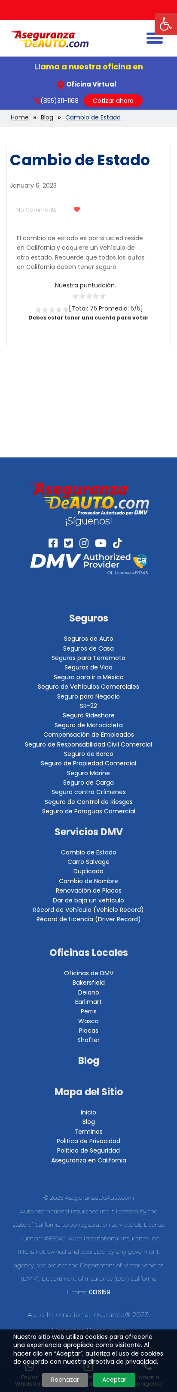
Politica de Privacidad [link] (88, 1141)
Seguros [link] (88, 618)
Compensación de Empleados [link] (88, 734)
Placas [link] (88, 1030)
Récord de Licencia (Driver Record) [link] (89, 919)
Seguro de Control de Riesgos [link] (89, 802)
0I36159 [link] (99, 1292)
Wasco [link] (88, 1021)
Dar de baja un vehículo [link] (88, 900)
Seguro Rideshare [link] (89, 715)
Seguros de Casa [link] (88, 648)
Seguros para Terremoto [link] (88, 658)
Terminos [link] (88, 1131)
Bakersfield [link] (89, 982)
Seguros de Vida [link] (88, 667)
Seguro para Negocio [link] (88, 696)
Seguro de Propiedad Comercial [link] (88, 763)
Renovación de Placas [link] (89, 890)
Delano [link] (88, 992)
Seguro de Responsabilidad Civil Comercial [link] (88, 744)
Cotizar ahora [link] (113, 100)
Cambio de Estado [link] (88, 852)
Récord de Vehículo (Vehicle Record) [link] (88, 909)
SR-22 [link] (88, 706)
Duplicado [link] (88, 871)
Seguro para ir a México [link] (89, 677)
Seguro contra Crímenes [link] (89, 792)
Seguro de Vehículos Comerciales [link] (88, 686)
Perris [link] (89, 1011)
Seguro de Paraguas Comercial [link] (88, 811)
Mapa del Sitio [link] (89, 1092)
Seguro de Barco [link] (88, 754)
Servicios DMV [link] (89, 832)
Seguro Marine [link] (88, 773)
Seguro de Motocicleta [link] (89, 725)
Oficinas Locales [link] (88, 952)
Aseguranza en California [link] (88, 1160)
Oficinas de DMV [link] (88, 973)
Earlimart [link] (88, 1002)
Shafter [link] (88, 1040)
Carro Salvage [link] (88, 861)
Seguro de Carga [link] (88, 782)
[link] (166, 24)
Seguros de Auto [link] (88, 638)
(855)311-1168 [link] (59, 100)
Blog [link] (88, 1060)
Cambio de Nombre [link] (88, 881)
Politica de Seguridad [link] (88, 1150)
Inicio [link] (88, 1112)
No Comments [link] (36, 210)
